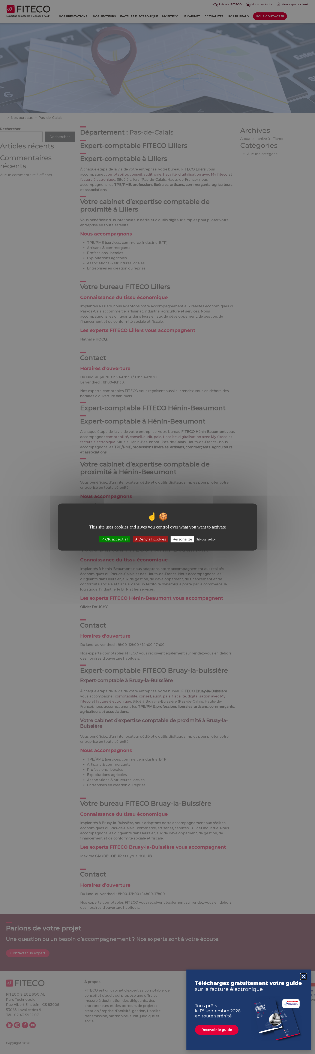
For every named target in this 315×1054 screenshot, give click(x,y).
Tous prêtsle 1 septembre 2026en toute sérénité (217, 1010)
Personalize (182, 539)
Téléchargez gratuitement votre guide (248, 986)
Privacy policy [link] (206, 539)
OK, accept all (116, 539)
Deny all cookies (152, 539)
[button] (303, 976)
